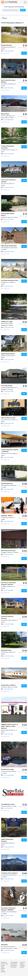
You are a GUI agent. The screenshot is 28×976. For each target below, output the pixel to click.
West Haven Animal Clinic (9, 246)
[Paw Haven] (14, 933)
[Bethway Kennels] (14, 35)
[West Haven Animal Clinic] (14, 235)
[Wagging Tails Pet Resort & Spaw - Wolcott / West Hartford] (14, 709)
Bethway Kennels (6, 45)
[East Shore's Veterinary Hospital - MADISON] (14, 896)
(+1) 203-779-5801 (8, 915)
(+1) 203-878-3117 (8, 808)
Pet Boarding (14, 962)
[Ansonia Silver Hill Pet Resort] (14, 203)
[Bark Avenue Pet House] (14, 538)
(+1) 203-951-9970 (8, 521)
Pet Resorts (13, 964)
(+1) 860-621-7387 (8, 734)
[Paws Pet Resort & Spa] (14, 407)
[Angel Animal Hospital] (14, 343)
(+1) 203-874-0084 (8, 656)
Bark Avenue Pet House (8, 550)
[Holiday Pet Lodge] (14, 307)
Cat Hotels (13, 967)
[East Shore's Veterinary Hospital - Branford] (14, 572)
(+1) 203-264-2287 (8, 187)
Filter (5, 18)
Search (23, 10)
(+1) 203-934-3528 (8, 251)
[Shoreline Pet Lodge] (14, 754)
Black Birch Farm (6, 650)
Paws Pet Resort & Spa (8, 418)
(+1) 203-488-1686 (8, 590)
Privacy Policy (3, 966)
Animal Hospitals (22, 964)
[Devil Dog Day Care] (14, 473)
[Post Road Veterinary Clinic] (14, 268)
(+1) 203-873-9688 (8, 624)
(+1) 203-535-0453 (8, 950)
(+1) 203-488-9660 (8, 775)
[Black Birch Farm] (14, 640)
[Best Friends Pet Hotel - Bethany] (14, 68)
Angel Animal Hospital (8, 354)
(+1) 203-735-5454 (8, 219)
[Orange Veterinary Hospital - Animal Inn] (14, 439)
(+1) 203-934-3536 (8, 359)
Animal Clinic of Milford (8, 685)
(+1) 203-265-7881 (8, 391)
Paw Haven (4, 944)
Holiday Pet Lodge (6, 321)
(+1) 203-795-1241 (8, 286)
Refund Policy (3, 969)
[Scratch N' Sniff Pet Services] (14, 606)
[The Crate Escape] (14, 375)
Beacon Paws (5, 114)
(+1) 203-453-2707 (8, 847)
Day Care (22, 962)
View (24, 53)
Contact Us (4, 962)
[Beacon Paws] (14, 103)
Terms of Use (4, 964)
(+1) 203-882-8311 (8, 689)
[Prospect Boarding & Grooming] (14, 135)
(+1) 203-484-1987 (8, 489)
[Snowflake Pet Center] (14, 792)
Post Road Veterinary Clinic (9, 280)
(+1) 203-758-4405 (8, 153)
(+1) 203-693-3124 (8, 554)
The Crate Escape (6, 385)
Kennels (22, 967)
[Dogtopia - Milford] (14, 505)
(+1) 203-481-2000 (8, 879)
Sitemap (3, 971)
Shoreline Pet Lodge (7, 769)
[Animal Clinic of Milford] (14, 673)
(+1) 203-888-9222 (8, 119)
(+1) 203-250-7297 (8, 423)
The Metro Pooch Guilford (9, 873)
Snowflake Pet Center (8, 804)
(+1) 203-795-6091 (8, 457)
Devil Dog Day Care (7, 483)
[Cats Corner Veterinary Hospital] (14, 169)
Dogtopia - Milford (7, 515)
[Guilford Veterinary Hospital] (14, 827)
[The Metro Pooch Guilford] (14, 862)
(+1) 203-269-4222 (8, 327)
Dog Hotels (13, 965)
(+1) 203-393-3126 (8, 88)
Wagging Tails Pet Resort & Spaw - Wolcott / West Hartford (9, 726)
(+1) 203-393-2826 (8, 51)
